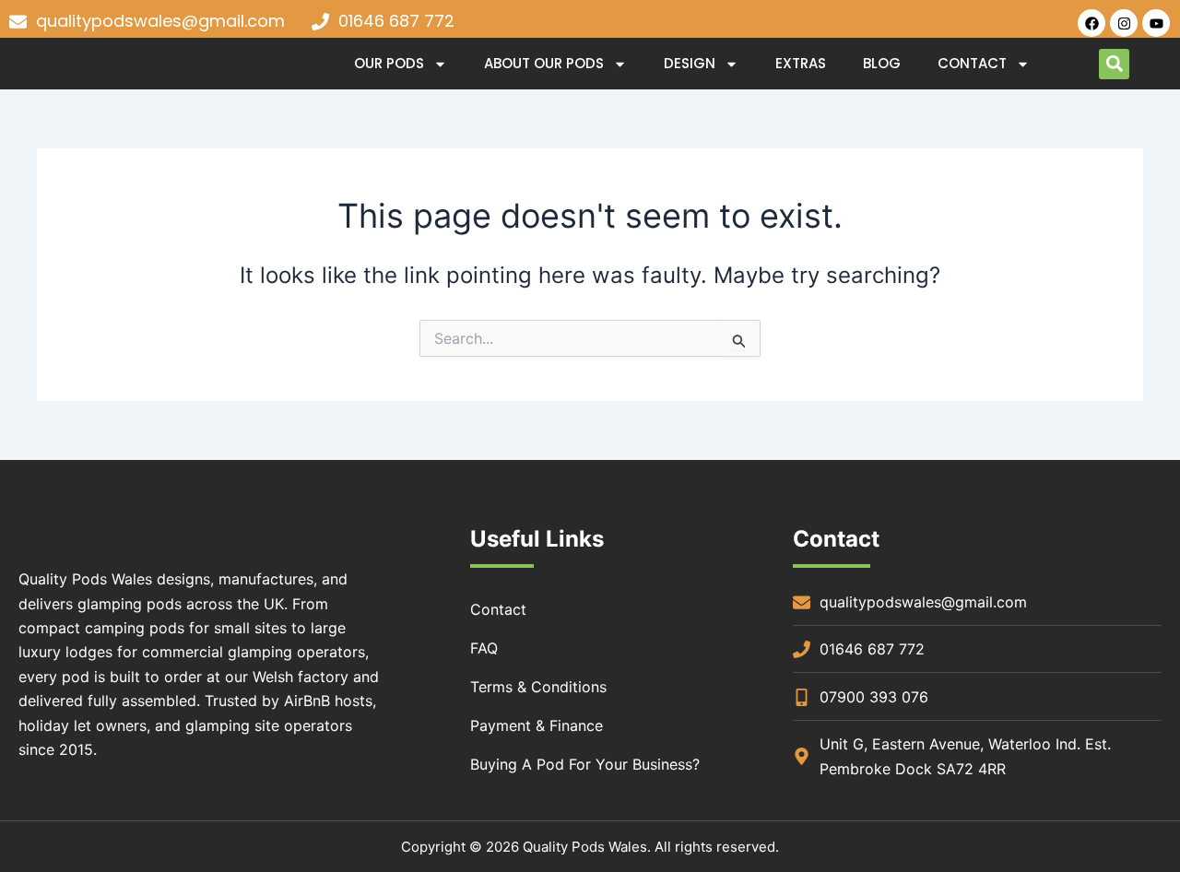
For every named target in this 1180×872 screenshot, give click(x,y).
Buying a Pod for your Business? (585, 764)
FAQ (484, 648)
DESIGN (689, 63)
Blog (882, 63)
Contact (972, 63)
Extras (800, 63)
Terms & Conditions (538, 687)
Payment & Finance (536, 725)
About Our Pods (544, 63)
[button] (1114, 64)
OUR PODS (389, 63)
